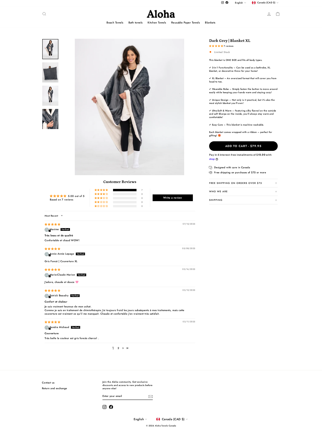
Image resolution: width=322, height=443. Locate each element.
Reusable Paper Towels (185, 22)
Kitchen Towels (157, 22)
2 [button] (118, 348)
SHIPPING (216, 200)
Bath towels (135, 22)
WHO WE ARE (218, 191)
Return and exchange (54, 388)
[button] (101, 190)
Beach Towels (114, 22)
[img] (52, 224)
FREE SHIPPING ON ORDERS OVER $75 (235, 183)
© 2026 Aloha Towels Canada (161, 425)
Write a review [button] (172, 198)
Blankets (210, 22)
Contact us (48, 383)
